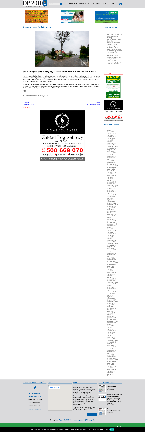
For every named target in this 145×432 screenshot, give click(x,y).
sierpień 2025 (111, 150)
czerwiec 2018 (111, 289)
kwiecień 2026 (111, 137)
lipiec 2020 (110, 248)
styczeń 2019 (111, 277)
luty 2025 (110, 159)
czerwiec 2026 (111, 133)
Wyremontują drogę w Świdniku (114, 40)
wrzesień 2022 (111, 206)
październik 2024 (112, 166)
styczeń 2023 (111, 200)
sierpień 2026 (111, 130)
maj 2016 (110, 329)
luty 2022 (110, 218)
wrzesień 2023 (111, 187)
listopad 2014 (111, 358)
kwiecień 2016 (111, 331)
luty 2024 (110, 179)
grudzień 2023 (111, 182)
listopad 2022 (111, 203)
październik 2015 (112, 340)
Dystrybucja (96, 3)
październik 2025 (112, 146)
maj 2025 (110, 154)
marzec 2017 (111, 313)
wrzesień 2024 (111, 167)
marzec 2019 (111, 274)
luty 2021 (110, 237)
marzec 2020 (111, 255)
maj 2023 (110, 193)
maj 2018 (110, 290)
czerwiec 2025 (111, 153)
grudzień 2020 (111, 240)
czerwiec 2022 (111, 211)
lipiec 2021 (110, 229)
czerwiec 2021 (111, 230)
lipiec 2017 (110, 306)
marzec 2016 (111, 332)
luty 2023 (110, 198)
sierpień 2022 (111, 208)
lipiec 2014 (110, 365)
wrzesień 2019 (111, 264)
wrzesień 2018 (111, 284)
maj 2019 (110, 271)
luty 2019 (110, 276)
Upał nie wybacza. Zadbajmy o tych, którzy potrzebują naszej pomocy (114, 35)
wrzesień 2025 (111, 148)
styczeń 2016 (111, 335)
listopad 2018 (111, 280)
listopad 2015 (111, 339)
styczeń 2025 (111, 161)
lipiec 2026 (110, 132)
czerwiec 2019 (111, 269)
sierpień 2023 (111, 188)
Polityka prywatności (35, 410)
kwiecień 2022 (111, 214)
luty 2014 (110, 373)
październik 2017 (112, 302)
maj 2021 (110, 232)
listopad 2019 (111, 261)
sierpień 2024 (111, 169)
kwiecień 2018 (111, 292)
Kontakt (112, 3)
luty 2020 (110, 256)
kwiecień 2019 (111, 272)
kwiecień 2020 (111, 253)
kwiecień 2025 (111, 156)
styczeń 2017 (111, 316)
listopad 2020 (111, 242)
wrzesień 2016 (111, 323)
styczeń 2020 (111, 258)
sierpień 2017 (111, 305)
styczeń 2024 (111, 180)
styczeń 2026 (111, 142)
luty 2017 (110, 314)
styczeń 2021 (111, 238)
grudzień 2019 (111, 260)
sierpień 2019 (111, 266)
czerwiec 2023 (111, 192)
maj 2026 (110, 135)
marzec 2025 (111, 158)
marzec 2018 (111, 293)
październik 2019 (112, 263)
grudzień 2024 (111, 163)
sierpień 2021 (111, 227)
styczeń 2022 (111, 219)
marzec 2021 (111, 235)
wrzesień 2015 (111, 342)
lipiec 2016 (110, 326)
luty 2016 (110, 334)
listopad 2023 (111, 184)
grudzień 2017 (111, 298)
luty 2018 (110, 295)
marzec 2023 (111, 196)
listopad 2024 (111, 164)
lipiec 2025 (110, 151)
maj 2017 (110, 310)
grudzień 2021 (111, 221)
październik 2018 (112, 282)
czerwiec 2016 (111, 327)
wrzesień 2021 (111, 226)
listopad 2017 (111, 300)
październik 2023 (112, 185)
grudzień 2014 (111, 357)
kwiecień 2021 (111, 234)
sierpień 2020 (111, 247)
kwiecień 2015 (111, 350)
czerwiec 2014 (111, 366)
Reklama (104, 3)
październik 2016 (112, 321)
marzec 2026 (111, 138)
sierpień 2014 (111, 363)
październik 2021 (112, 224)
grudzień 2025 (111, 143)
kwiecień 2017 (111, 311)
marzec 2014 (111, 371)
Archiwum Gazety (84, 3)
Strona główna (72, 3)
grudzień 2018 (111, 279)
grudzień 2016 (111, 318)
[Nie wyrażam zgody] (143, 429)
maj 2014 (110, 368)
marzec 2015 (111, 352)
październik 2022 (112, 205)
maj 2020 (110, 251)
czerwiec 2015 (111, 347)
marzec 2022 (111, 216)
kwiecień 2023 (111, 195)
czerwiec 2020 (111, 250)
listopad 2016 (111, 319)
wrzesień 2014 (111, 361)
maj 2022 (110, 213)
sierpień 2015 (111, 344)
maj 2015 (110, 348)
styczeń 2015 (111, 355)
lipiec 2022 (110, 209)
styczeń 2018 (111, 297)
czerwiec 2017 (111, 308)
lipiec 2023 (110, 190)
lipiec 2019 (110, 268)
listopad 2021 (111, 222)
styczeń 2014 (111, 374)
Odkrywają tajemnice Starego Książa (114, 58)
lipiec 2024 (110, 171)
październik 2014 (112, 360)
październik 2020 (112, 243)
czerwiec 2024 (111, 172)
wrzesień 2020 (111, 245)
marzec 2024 (111, 177)
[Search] (61, 4)
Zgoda (112, 429)
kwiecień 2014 (111, 369)
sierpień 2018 (111, 285)
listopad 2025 (111, 145)
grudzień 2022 (111, 201)
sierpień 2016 (111, 324)
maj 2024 (110, 174)
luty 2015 (110, 353)
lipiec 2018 (110, 287)
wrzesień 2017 (111, 303)
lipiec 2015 (110, 345)
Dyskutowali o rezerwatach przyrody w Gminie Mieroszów (114, 61)
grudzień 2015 (111, 337)
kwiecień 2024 (111, 175)
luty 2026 (110, 140)
